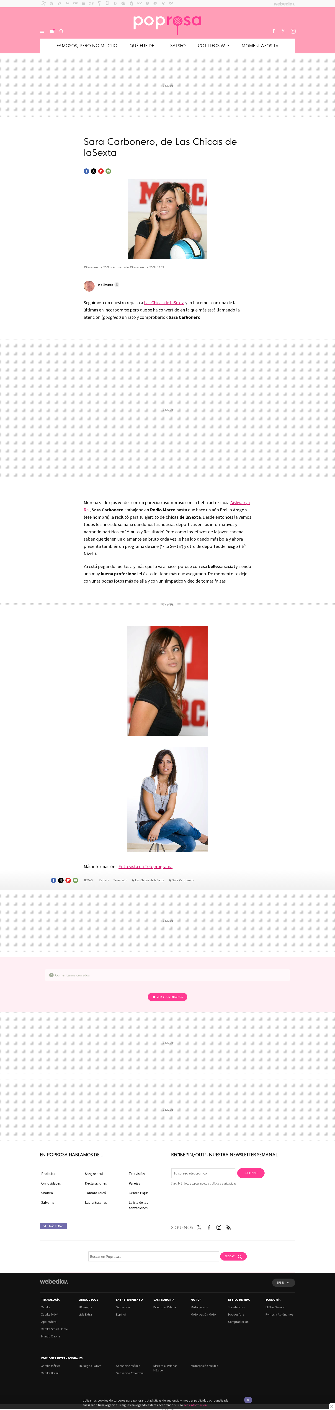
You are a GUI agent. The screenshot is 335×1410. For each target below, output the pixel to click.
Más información (195, 1405)
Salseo (178, 45)
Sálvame (47, 1202)
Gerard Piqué (139, 1192)
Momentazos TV (260, 45)
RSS (228, 1226)
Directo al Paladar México (165, 1368)
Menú (42, 31)
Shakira (47, 1192)
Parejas (134, 1183)
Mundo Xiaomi (50, 1336)
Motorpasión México (204, 1366)
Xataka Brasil (50, 1373)
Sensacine (123, 1307)
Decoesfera (236, 1314)
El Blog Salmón (275, 1307)
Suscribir (251, 1173)
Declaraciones (96, 1183)
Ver (170, 997)
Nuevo (51, 31)
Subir (280, 1282)
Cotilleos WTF (213, 45)
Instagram (293, 31)
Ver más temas (53, 1226)
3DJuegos (85, 1307)
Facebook (273, 31)
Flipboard (101, 171)
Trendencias (236, 1307)
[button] (108, 284)
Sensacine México (128, 1366)
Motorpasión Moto (203, 1314)
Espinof (121, 1314)
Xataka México (51, 1366)
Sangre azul (94, 1173)
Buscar (61, 31)
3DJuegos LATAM (90, 1366)
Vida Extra (85, 1314)
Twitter (283, 31)
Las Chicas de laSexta (164, 302)
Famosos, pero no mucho (87, 45)
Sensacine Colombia (130, 1373)
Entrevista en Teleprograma (146, 866)
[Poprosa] (167, 23)
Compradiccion (238, 1322)
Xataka (45, 1307)
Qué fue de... (143, 45)
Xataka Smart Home (54, 1329)
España (104, 880)
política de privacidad (223, 1183)
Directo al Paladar (165, 1307)
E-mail (108, 171)
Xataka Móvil (49, 1314)
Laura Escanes (96, 1202)
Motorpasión (199, 1307)
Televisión (120, 880)
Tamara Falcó (95, 1192)
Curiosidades (51, 1183)
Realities (48, 1173)
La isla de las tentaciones (138, 1205)
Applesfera (49, 1322)
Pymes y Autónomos (279, 1314)
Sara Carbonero (183, 880)
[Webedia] (54, 1281)
